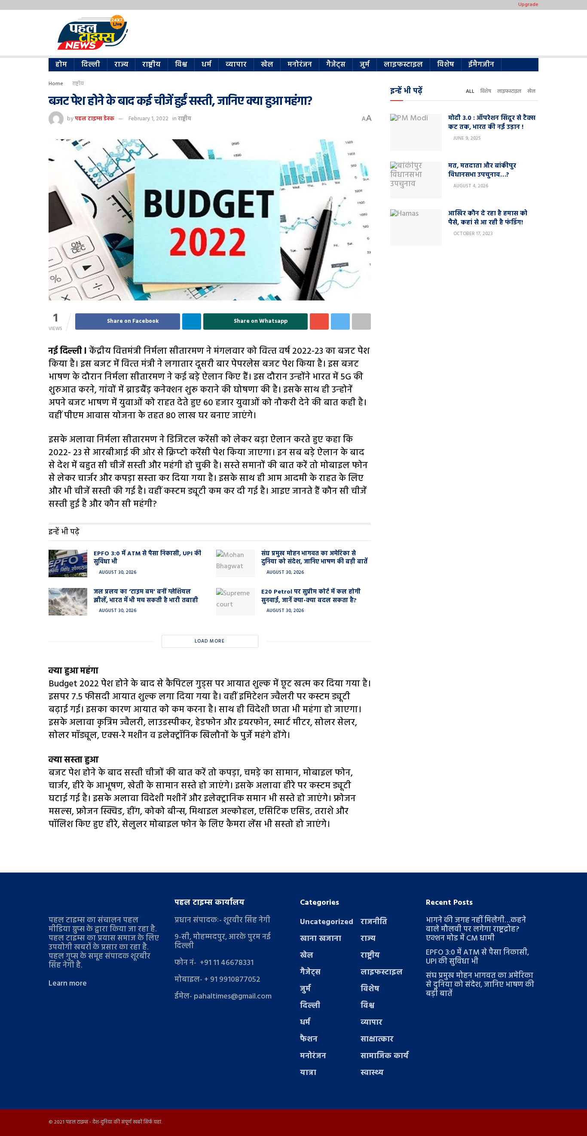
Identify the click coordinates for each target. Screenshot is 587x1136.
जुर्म (365, 64)
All (470, 91)
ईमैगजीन (481, 64)
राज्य (121, 64)
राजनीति (374, 922)
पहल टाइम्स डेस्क (94, 118)
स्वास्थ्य (372, 1073)
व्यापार (236, 64)
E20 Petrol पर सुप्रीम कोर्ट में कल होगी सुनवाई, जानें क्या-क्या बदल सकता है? (311, 596)
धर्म (206, 64)
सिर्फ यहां (152, 1122)
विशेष (445, 64)
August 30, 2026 (117, 572)
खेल (267, 64)
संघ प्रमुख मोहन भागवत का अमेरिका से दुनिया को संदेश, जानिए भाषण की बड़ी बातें (314, 558)
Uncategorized (326, 922)
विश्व (181, 64)
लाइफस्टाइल (403, 64)
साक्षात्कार (377, 1039)
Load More (210, 641)
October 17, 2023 (472, 234)
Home (56, 84)
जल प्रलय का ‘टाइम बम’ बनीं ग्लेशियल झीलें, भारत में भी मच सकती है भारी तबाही (146, 596)
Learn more (68, 983)
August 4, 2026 (470, 186)
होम (61, 64)
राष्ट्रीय (151, 64)
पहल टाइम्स (77, 1122)
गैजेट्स (335, 64)
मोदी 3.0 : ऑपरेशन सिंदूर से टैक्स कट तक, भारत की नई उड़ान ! (491, 122)
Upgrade (528, 4)
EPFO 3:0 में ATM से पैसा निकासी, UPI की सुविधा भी (147, 558)
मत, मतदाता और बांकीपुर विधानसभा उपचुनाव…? (482, 170)
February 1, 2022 (148, 118)
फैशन (309, 1039)
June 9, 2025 (466, 138)
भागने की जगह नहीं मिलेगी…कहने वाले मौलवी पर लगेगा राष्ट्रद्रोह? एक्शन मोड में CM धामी (476, 929)
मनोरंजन (299, 64)
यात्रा (308, 1073)
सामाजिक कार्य (385, 1056)
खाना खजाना (320, 939)
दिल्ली (90, 64)
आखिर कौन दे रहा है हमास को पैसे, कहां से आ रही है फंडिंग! (487, 218)
